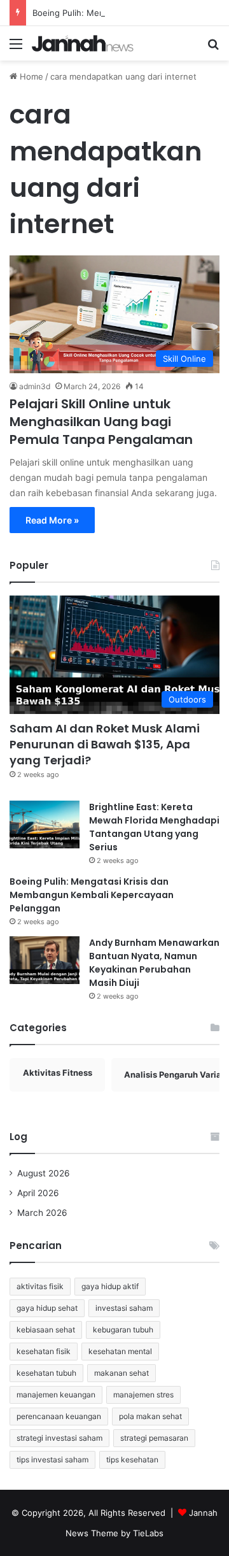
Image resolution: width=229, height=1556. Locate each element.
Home (30, 76)
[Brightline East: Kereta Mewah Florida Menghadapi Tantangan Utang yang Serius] (45, 824)
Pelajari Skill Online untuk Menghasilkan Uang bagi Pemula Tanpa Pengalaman (101, 421)
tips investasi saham (52, 1459)
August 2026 (43, 1173)
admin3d (34, 386)
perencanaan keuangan (59, 1416)
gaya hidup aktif (110, 1286)
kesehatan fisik (44, 1351)
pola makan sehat (150, 1416)
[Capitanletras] (83, 43)
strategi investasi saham (59, 1438)
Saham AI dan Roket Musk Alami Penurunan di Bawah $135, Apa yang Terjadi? (105, 744)
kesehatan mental (120, 1351)
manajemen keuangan (56, 1394)
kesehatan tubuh (46, 1373)
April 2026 (38, 1193)
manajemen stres (143, 1394)
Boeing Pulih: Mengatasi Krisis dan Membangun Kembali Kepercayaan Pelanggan (92, 895)
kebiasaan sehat (46, 1329)
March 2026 (42, 1213)
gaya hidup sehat (47, 1308)
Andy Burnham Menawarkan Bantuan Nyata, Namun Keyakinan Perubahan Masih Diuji (154, 962)
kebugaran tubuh (123, 1329)
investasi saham (124, 1308)
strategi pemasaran (154, 1438)
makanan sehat (121, 1373)
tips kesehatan (132, 1459)
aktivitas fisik (40, 1286)
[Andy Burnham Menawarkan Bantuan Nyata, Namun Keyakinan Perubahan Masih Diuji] (45, 960)
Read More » (52, 520)
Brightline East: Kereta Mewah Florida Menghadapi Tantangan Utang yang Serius (154, 827)
